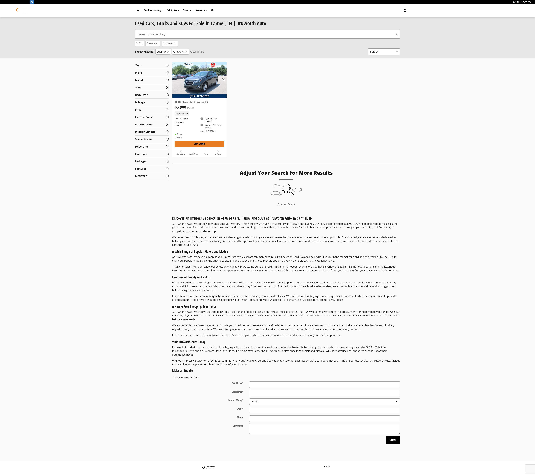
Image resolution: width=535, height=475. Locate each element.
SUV (139, 43)
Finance (186, 10)
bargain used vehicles (300, 299)
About (326, 466)
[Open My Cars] (404, 10)
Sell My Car (172, 10)
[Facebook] (32, 2)
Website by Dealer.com (208, 467)
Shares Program (241, 335)
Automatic (170, 43)
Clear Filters (197, 51)
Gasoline (153, 43)
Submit (393, 440)
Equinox (161, 51)
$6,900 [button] (184, 107)
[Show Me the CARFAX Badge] (180, 136)
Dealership (200, 10)
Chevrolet (178, 51)
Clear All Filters (286, 204)
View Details (199, 143)
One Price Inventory (152, 10)
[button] (199, 113)
